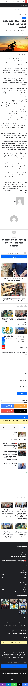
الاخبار (19, 14)
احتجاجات (24, 622)
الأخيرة (14, 427)
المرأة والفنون (23, 572)
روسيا (14, 630)
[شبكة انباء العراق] (18, 5)
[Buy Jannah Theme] (14, 9)
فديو (25, 584)
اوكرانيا (14, 625)
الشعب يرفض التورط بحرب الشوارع (18, 439)
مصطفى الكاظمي (22, 633)
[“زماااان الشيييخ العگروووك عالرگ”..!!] (22, 466)
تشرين (5, 625)
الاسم (25, 373)
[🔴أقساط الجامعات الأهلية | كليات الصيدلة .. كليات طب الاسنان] (22, 446)
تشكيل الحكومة (23, 627)
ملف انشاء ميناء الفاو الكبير (19, 591)
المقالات (24, 574)
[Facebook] (3, 339)
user (23, 30)
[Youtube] (3, 347)
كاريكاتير (24, 586)
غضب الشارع (8, 630)
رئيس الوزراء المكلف (22, 630)
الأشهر (23, 427)
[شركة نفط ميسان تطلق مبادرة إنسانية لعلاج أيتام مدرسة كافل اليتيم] (7, 313)
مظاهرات (15, 633)
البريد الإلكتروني (23, 380)
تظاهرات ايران (15, 627)
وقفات (9, 633)
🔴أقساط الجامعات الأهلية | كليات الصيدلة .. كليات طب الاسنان (10, 445)
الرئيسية (23, 14)
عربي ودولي (23, 582)
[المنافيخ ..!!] (22, 434)
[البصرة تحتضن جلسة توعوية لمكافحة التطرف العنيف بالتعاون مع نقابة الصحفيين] (21, 313)
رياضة (24, 579)
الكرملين (20, 625)
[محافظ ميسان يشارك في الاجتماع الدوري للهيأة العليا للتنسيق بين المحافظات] (5, 606)
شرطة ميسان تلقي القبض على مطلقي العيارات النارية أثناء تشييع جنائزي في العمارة (21, 337)
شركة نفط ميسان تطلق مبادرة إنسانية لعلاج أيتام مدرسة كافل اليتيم (7, 319)
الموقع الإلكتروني (23, 386)
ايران (10, 625)
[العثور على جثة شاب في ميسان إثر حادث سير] (7, 330)
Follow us (24, 638)
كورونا (24, 589)
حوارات (24, 577)
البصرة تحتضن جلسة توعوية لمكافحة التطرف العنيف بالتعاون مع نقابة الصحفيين (21, 320)
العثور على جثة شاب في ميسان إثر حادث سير (14, 1)
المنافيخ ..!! (14, 433)
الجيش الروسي (7, 622)
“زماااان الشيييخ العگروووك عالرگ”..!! (10, 465)
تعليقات (5, 427)
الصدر (25, 625)
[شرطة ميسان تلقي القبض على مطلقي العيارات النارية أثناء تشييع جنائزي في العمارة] (21, 330)
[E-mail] (24, 209)
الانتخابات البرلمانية (16, 622)
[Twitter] (3, 343)
